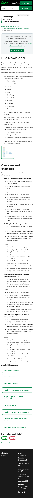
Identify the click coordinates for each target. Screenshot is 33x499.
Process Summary (9, 377)
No (13, 438)
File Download (7, 19)
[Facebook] (18, 492)
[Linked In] (20, 492)
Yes (5, 438)
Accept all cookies (17, 50)
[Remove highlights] (19, 15)
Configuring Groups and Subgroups (15, 427)
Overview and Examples (11, 370)
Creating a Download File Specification (16, 390)
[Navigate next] (28, 15)
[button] (12, 8)
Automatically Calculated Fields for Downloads (15, 420)
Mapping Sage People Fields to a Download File (14, 398)
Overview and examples (11, 21)
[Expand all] (22, 15)
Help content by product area (10, 26)
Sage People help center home (13, 28)
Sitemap (3, 455)
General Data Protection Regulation (22, 458)
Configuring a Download (11, 383)
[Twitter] (22, 492)
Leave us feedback (6, 442)
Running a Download (10, 405)
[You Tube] (24, 492)
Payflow (26, 28)
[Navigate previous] (25, 15)
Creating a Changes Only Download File (16, 412)
